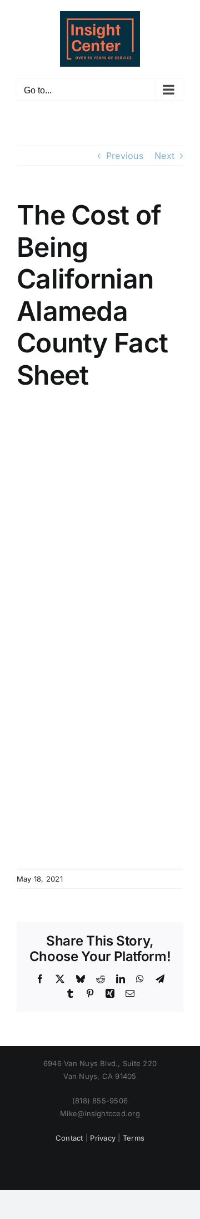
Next (164, 155)
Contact (69, 1137)
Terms (133, 1137)
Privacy (103, 1137)
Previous (124, 155)
